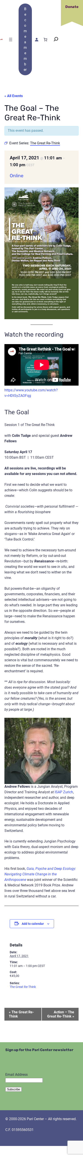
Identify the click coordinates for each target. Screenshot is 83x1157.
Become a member (25, 39)
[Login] (36, 39)
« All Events (13, 96)
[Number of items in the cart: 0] (45, 39)
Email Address (16, 1074)
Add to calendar (33, 923)
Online (16, 175)
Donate (72, 7)
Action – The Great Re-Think (60, 1014)
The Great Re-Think (23, 987)
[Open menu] (10, 39)
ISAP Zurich (64, 792)
